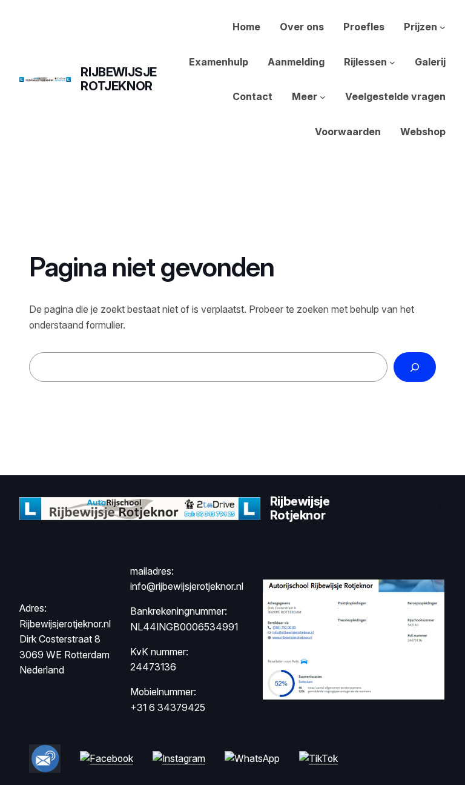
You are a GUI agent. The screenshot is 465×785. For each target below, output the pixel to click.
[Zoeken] (415, 367)
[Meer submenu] (323, 97)
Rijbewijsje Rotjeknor (119, 79)
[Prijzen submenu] (443, 27)
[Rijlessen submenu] (392, 62)
